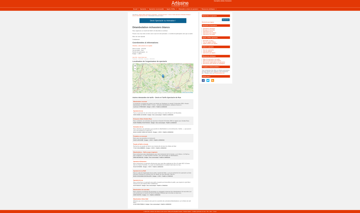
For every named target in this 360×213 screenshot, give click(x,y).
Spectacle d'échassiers (139, 161)
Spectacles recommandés (156, 9)
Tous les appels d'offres (209, 42)
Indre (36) (134, 57)
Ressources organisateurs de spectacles (214, 62)
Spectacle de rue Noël (139, 171)
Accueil (135, 9)
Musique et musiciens (209, 30)
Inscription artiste (219, 1)
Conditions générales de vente (199, 211)
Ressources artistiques (208, 9)
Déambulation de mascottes (141, 189)
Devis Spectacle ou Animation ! (163, 21)
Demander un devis (208, 40)
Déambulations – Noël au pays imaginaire (145, 152)
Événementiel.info (219, 73)
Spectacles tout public (209, 34)
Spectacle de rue (138, 111)
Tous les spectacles (208, 50)
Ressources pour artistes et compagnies (214, 63)
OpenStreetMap (189, 92)
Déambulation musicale (140, 101)
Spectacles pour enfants (209, 33)
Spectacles (143, 9)
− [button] (135, 69)
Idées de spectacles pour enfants (212, 60)
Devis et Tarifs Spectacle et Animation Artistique (179, 14)
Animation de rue (138, 127)
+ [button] (135, 66)
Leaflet (183, 92)
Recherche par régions (208, 22)
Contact (215, 211)
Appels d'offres (170, 9)
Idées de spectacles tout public (211, 59)
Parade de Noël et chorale (140, 144)
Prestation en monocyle (140, 136)
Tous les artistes (207, 51)
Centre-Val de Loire (142, 57)
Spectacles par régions (209, 52)
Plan (208, 211)
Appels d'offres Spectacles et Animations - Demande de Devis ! (153, 14)
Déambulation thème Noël (140, 199)
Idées (211, 211)
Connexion (228, 1)
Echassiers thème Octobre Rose (142, 119)
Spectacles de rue (208, 31)
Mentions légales (187, 211)
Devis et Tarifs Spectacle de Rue (139, 15)
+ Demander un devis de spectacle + (188, 9)
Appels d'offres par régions (210, 43)
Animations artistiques (209, 28)
